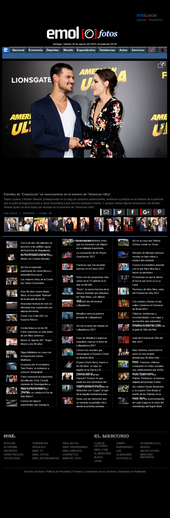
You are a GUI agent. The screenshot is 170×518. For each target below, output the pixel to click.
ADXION (145, 447)
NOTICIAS (9, 443)
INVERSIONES (124, 447)
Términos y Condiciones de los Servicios (94, 471)
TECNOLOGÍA (12, 458)
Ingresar (142, 19)
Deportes (52, 50)
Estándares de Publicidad (131, 471)
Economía (35, 50)
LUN (118, 450)
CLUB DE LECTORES (100, 444)
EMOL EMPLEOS (72, 450)
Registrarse (156, 19)
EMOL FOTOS (40, 454)
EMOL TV (37, 450)
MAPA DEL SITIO (72, 458)
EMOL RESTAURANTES (45, 458)
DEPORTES (10, 450)
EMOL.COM (101, 449)
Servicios (137, 50)
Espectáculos (86, 50)
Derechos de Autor (34, 471)
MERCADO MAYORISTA (147, 456)
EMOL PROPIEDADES (75, 447)
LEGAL (98, 461)
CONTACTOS (70, 454)
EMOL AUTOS (70, 443)
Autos (123, 50)
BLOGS (98, 457)
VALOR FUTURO (149, 450)
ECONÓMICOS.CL (150, 443)
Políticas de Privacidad (58, 471)
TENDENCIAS (40, 443)
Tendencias (107, 50)
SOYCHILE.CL (124, 458)
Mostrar (84, 6)
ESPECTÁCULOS (13, 454)
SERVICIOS (38, 447)
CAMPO (120, 443)
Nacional (18, 50)
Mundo (68, 50)
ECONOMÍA (10, 447)
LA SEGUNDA (123, 454)
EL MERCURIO (102, 453)
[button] (162, 66)
